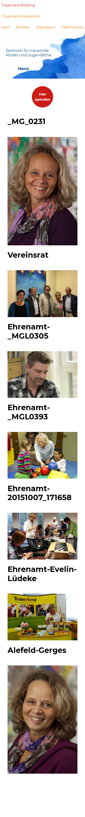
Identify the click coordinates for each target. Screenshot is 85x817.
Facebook (57, 5)
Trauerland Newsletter (20, 16)
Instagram (80, 5)
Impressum (45, 27)
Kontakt (23, 27)
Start (5, 27)
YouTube (69, 5)
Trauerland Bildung (18, 5)
